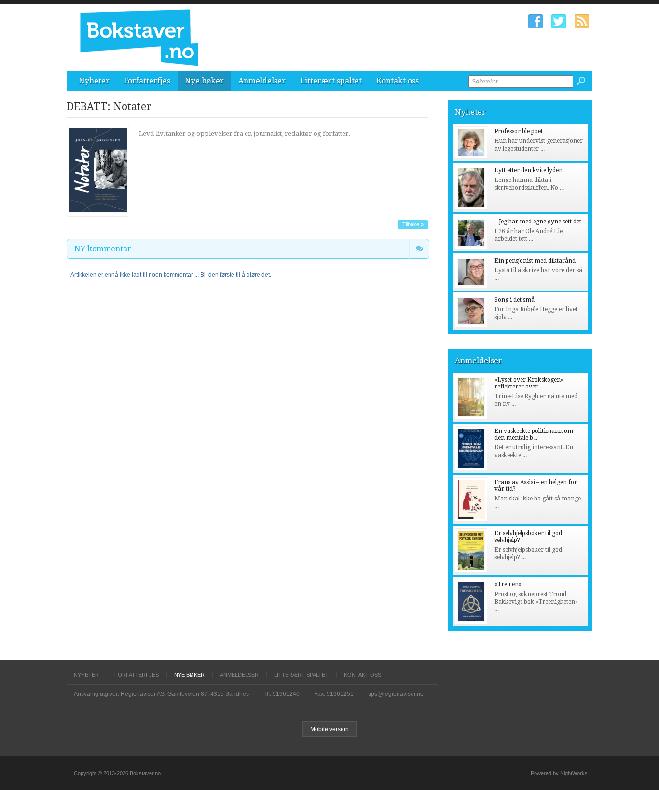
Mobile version (329, 729)
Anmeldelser (262, 80)
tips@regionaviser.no (396, 694)
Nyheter (94, 80)
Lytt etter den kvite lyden (528, 170)
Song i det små (514, 299)
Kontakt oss (397, 80)
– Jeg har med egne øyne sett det (537, 221)
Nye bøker (204, 80)
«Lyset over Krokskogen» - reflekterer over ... (530, 383)
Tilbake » (413, 224)
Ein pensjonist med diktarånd (535, 260)
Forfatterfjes (147, 80)
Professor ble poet (518, 131)
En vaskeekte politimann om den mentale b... (533, 434)
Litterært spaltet (331, 80)
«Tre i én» (508, 584)
